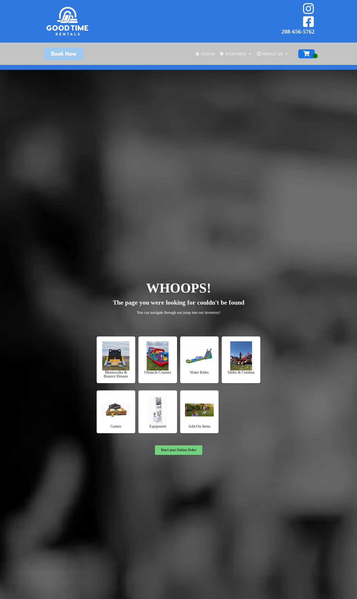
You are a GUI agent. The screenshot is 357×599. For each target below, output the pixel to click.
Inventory (235, 53)
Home (208, 53)
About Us (273, 53)
